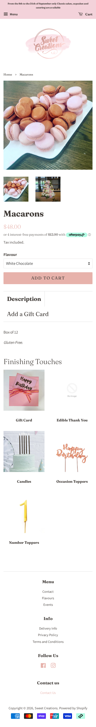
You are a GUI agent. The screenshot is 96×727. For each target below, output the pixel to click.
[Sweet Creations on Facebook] (43, 666)
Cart (89, 14)
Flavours (48, 598)
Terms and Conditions (48, 641)
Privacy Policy (48, 635)
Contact (48, 591)
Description (24, 298)
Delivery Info (48, 628)
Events (48, 604)
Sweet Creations (46, 708)
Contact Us (48, 692)
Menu (13, 14)
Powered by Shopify (73, 708)
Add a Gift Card (28, 313)
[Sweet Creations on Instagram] (53, 666)
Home (7, 74)
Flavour (10, 254)
